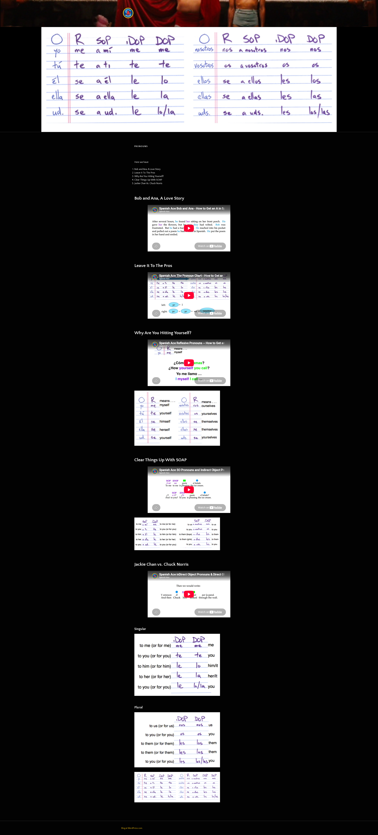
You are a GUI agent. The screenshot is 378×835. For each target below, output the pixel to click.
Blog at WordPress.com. (132, 828)
